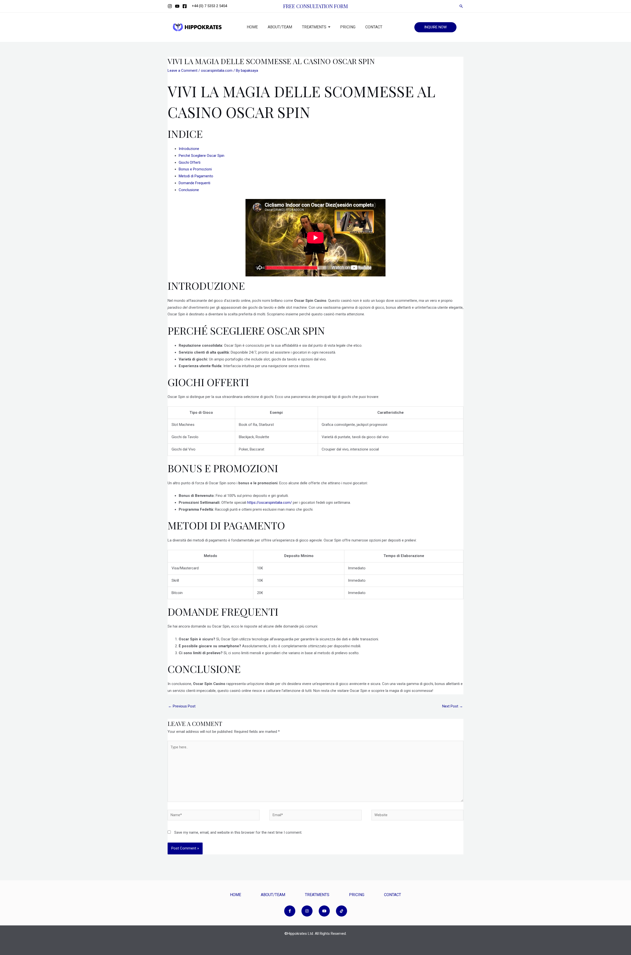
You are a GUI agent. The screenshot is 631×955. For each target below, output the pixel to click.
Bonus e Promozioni (195, 169)
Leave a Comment (182, 70)
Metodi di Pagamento (196, 176)
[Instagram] (170, 6)
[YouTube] (177, 6)
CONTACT (392, 894)
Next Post (452, 706)
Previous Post (181, 706)
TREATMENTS (317, 894)
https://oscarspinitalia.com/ (269, 502)
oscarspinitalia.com (216, 70)
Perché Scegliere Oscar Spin (201, 155)
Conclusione (189, 190)
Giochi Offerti (189, 162)
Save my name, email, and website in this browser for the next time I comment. (238, 832)
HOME (235, 894)
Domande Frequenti (194, 183)
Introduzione (189, 148)
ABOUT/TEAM (273, 894)
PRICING (356, 894)
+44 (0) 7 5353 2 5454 (209, 6)
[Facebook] (184, 6)
